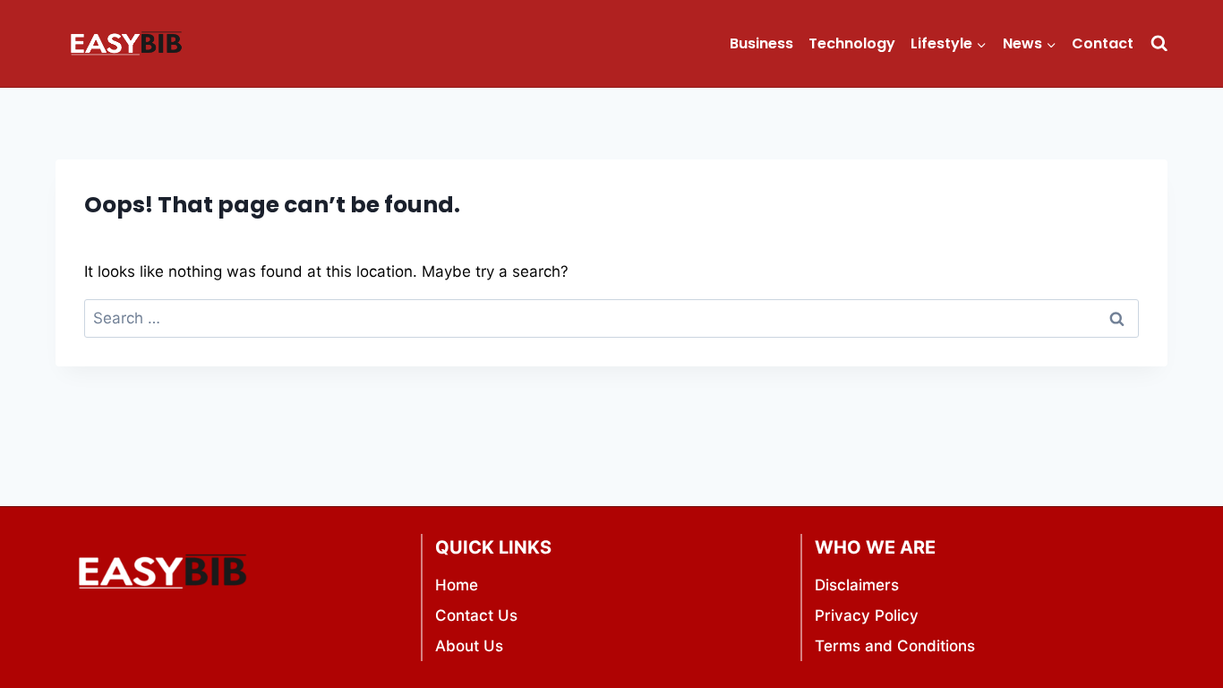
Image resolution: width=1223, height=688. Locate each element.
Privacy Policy (867, 615)
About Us (469, 646)
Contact (1102, 43)
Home (456, 585)
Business (761, 43)
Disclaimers (857, 585)
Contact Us (476, 615)
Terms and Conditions (895, 646)
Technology (851, 43)
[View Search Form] (1158, 43)
